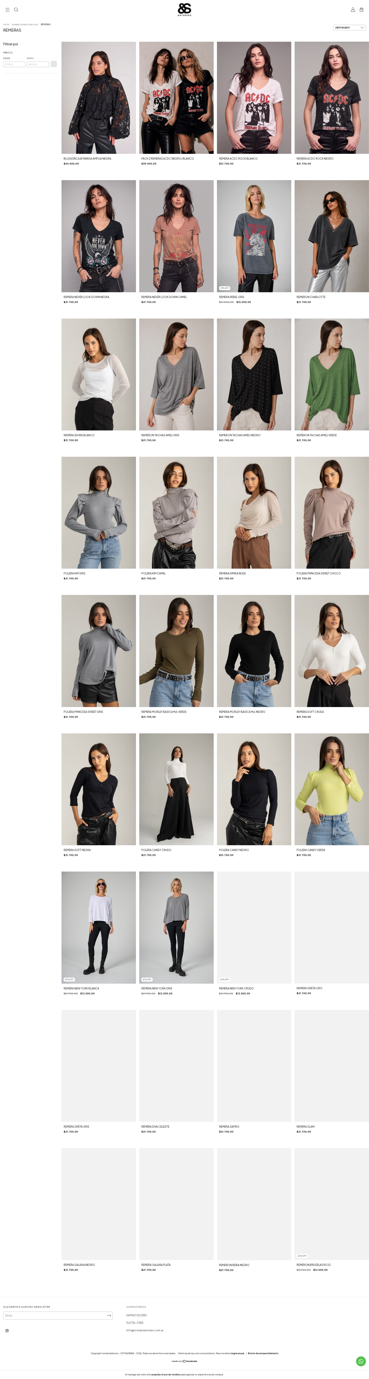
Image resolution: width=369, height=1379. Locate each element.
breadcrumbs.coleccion (25, 24)
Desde (6, 58)
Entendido (235, 1374)
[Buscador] (16, 10)
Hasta (30, 58)
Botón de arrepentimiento (263, 1353)
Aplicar (54, 64)
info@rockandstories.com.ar (144, 1330)
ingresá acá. (238, 1353)
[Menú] (7, 10)
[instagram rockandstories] (7, 1330)
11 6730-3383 (135, 1322)
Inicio (6, 24)
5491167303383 (136, 1315)
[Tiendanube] (184, 1361)
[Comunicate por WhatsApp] (361, 1361)
